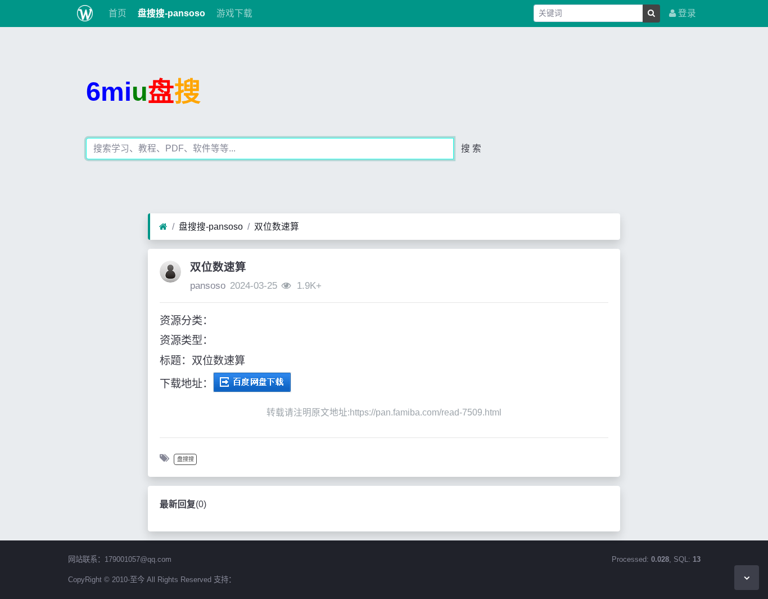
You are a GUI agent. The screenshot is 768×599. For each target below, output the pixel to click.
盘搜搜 (185, 459)
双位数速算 (276, 226)
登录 (686, 13)
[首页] (163, 227)
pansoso (207, 285)
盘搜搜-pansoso (170, 13)
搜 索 (471, 148)
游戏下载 (233, 13)
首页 (116, 13)
